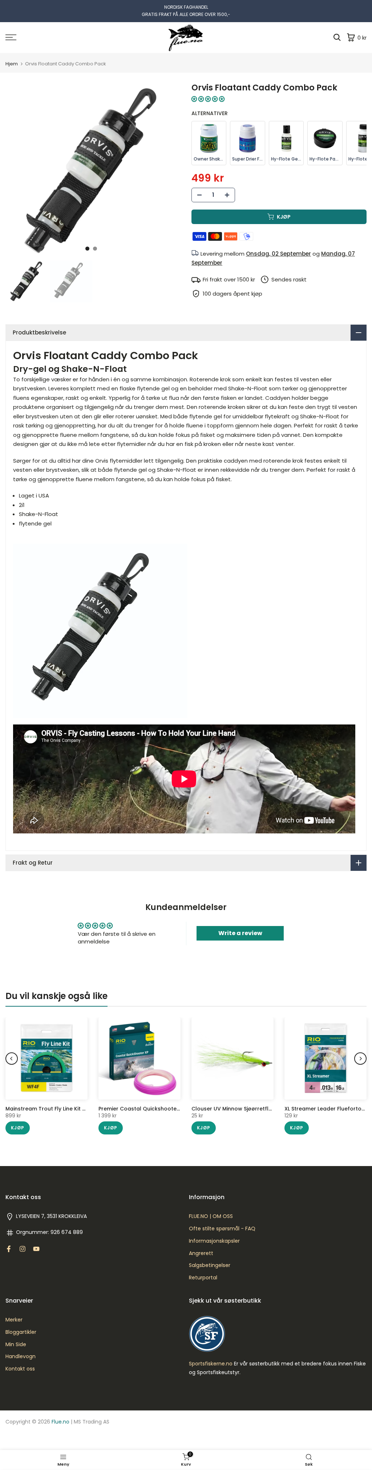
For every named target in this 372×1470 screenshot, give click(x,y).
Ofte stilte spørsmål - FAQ (222, 1228)
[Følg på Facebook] (8, 1248)
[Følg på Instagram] (22, 1248)
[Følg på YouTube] (36, 1248)
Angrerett (201, 1253)
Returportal (203, 1277)
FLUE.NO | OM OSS (211, 1216)
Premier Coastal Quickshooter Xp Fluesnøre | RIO (163, 1108)
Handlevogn (20, 1356)
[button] (208, 99)
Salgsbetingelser (209, 1265)
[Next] (360, 1058)
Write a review (240, 933)
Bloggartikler (20, 1332)
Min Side (15, 1344)
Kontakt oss (20, 1368)
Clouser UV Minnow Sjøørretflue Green (242, 1108)
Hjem (11, 63)
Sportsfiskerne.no (210, 1363)
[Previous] (11, 1058)
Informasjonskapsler (214, 1241)
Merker (14, 1319)
